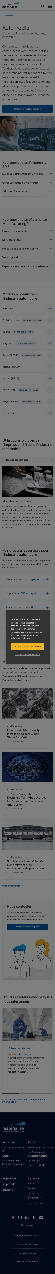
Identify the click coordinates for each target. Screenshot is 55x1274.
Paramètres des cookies (27, 654)
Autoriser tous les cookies (27, 646)
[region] (28, 637)
